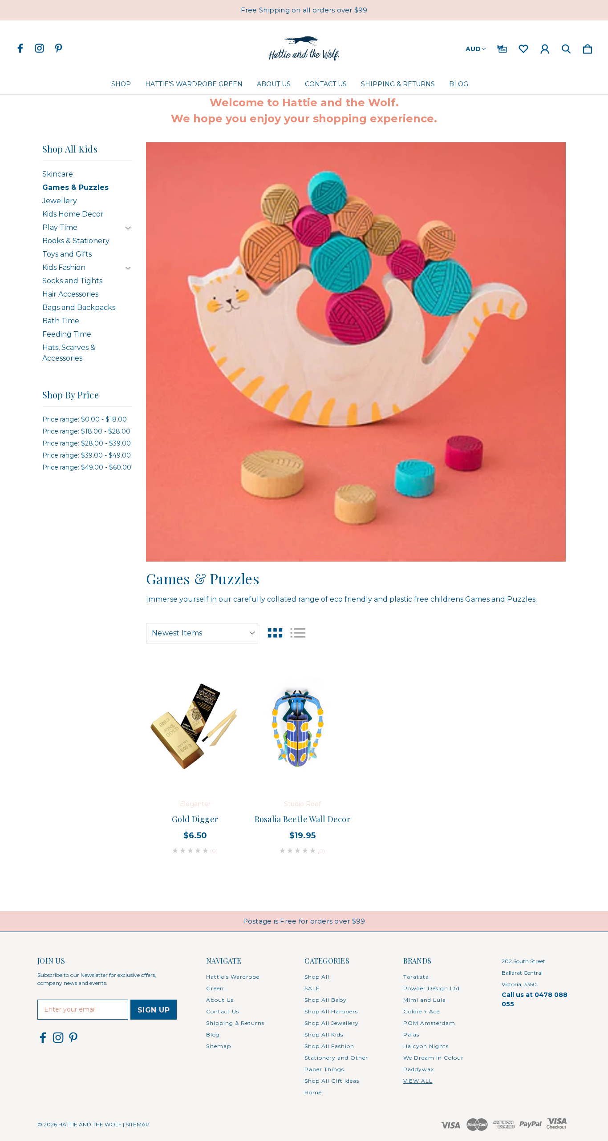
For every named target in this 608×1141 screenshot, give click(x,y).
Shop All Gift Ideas (331, 1080)
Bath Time (60, 321)
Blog (458, 84)
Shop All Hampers (331, 1011)
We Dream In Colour (433, 1057)
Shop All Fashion (329, 1046)
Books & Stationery (75, 241)
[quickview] (226, 728)
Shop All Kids (323, 1034)
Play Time (59, 227)
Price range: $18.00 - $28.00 (86, 431)
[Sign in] (544, 47)
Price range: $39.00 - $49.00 (86, 455)
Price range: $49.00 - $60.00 (86, 467)
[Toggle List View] (298, 633)
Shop (121, 84)
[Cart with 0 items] (587, 47)
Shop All (316, 976)
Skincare (57, 174)
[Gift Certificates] (502, 47)
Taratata (416, 976)
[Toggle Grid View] (275, 633)
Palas (411, 1034)
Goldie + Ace (421, 1011)
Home (313, 1092)
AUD (473, 49)
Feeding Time (66, 334)
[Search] (566, 47)
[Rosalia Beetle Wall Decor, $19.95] (302, 725)
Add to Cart (195, 763)
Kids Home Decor (73, 214)
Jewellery (59, 201)
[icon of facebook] (20, 48)
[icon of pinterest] (58, 48)
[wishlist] (523, 47)
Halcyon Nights (426, 1046)
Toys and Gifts (67, 254)
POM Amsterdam (429, 1023)
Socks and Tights (72, 281)
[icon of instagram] (39, 48)
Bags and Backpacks (78, 307)
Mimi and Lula (424, 999)
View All (418, 1080)
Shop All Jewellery (331, 1023)
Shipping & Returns (398, 84)
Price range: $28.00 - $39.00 (86, 443)
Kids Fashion (63, 267)
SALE (312, 988)
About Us (274, 84)
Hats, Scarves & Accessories (68, 352)
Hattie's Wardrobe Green (194, 84)
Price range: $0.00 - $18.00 (84, 419)
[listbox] (202, 633)
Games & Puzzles (75, 187)
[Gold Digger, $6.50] (195, 725)
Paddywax (418, 1069)
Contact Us (326, 84)
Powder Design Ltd (431, 988)
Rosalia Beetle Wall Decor (302, 819)
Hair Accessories (70, 294)
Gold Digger (195, 819)
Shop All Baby (325, 999)
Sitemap (218, 1046)
